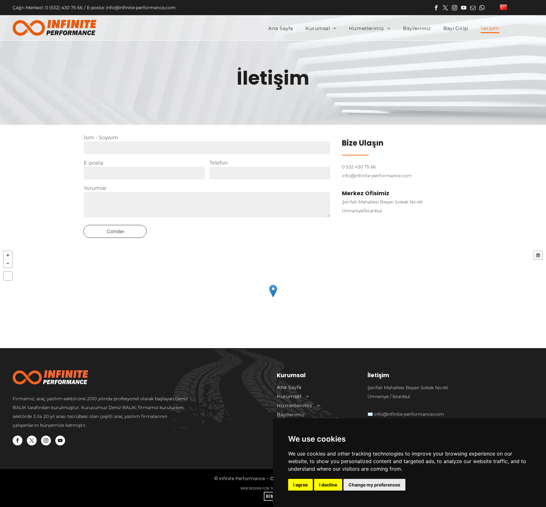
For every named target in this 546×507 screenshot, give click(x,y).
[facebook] (436, 8)
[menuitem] (280, 28)
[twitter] (445, 8)
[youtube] (464, 8)
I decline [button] (328, 484)
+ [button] (8, 255)
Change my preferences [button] (374, 484)
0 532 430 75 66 (359, 167)
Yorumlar (95, 188)
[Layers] (538, 255)
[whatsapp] (482, 8)
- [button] (8, 263)
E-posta (93, 163)
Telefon (218, 163)
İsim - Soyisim (101, 138)
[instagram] (454, 8)
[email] (473, 8)
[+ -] (273, 297)
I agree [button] (300, 484)
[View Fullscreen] (8, 276)
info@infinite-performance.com (377, 175)
